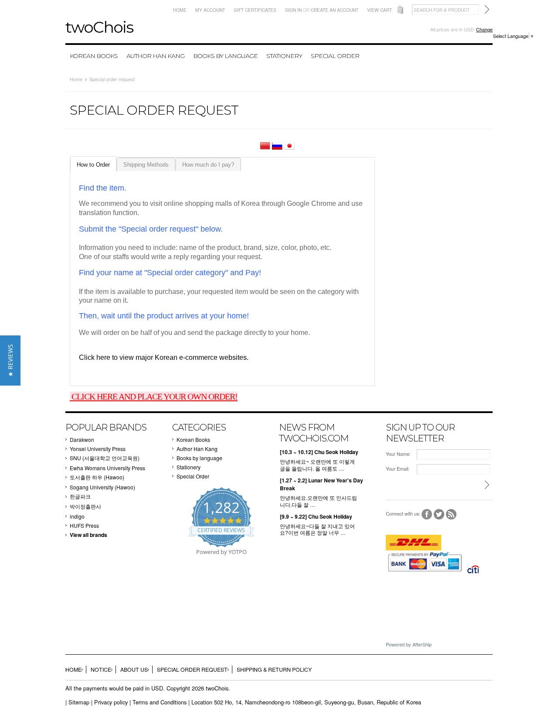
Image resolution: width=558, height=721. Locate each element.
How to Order (93, 164)
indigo (77, 516)
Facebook (427, 514)
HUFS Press (84, 525)
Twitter (439, 514)
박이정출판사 (85, 506)
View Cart (379, 10)
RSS (451, 514)
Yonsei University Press (98, 448)
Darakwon (82, 439)
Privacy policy (111, 702)
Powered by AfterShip (409, 644)
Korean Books (94, 56)
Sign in (293, 10)
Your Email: (397, 468)
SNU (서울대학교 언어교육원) (105, 457)
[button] (10, 360)
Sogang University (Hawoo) (102, 487)
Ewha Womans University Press (107, 468)
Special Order (335, 56)
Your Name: (398, 454)
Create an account (334, 10)
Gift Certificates (255, 10)
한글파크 (80, 496)
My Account (210, 10)
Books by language (225, 56)
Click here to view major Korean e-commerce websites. (163, 357)
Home (180, 10)
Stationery (284, 56)
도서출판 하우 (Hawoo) (97, 477)
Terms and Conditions (160, 702)
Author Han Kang (155, 56)
